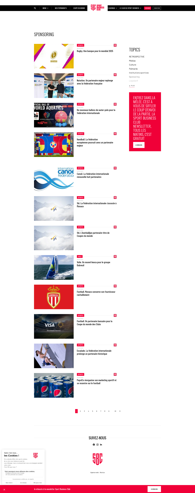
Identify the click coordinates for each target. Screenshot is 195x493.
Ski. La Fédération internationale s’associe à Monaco (96, 205)
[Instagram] (97, 445)
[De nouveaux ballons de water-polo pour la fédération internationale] (54, 115)
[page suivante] (119, 411)
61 (115, 411)
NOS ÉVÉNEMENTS (61, 8)
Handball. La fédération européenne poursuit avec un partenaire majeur (95, 142)
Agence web (94, 472)
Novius (102, 472)
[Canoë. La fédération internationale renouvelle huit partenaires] (54, 179)
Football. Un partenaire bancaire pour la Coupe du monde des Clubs (94, 323)
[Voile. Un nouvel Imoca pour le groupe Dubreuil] (54, 267)
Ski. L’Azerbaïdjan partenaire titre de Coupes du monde (93, 234)
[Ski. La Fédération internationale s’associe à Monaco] (54, 208)
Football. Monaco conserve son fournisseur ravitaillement (96, 293)
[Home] (97, 459)
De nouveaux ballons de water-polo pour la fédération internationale (96, 111)
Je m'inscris (138, 145)
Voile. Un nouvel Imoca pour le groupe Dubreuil (93, 264)
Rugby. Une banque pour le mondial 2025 (95, 50)
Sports (80, 45)
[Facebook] (94, 445)
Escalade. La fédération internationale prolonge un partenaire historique (94, 352)
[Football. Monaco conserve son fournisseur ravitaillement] (54, 297)
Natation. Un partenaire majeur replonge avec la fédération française (95, 82)
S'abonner (147, 8)
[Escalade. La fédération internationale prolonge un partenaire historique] (54, 356)
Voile (80, 256)
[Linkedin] (101, 445)
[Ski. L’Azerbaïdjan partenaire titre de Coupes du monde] (54, 238)
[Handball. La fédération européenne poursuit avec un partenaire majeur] (54, 144)
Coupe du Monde (79, 8)
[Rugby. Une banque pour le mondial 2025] (54, 56)
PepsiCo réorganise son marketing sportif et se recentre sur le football (96, 382)
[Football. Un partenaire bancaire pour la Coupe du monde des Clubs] (54, 326)
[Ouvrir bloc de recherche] (35, 8)
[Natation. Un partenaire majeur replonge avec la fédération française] (54, 85)
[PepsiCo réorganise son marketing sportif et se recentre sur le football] (54, 385)
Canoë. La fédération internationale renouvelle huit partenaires (93, 175)
